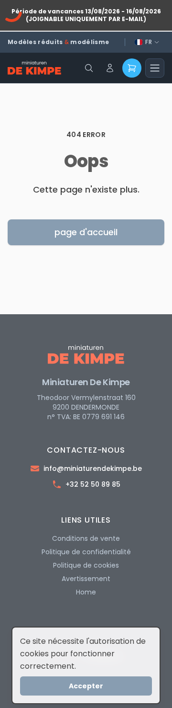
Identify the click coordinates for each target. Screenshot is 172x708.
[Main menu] (154, 68)
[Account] (109, 68)
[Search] (88, 68)
